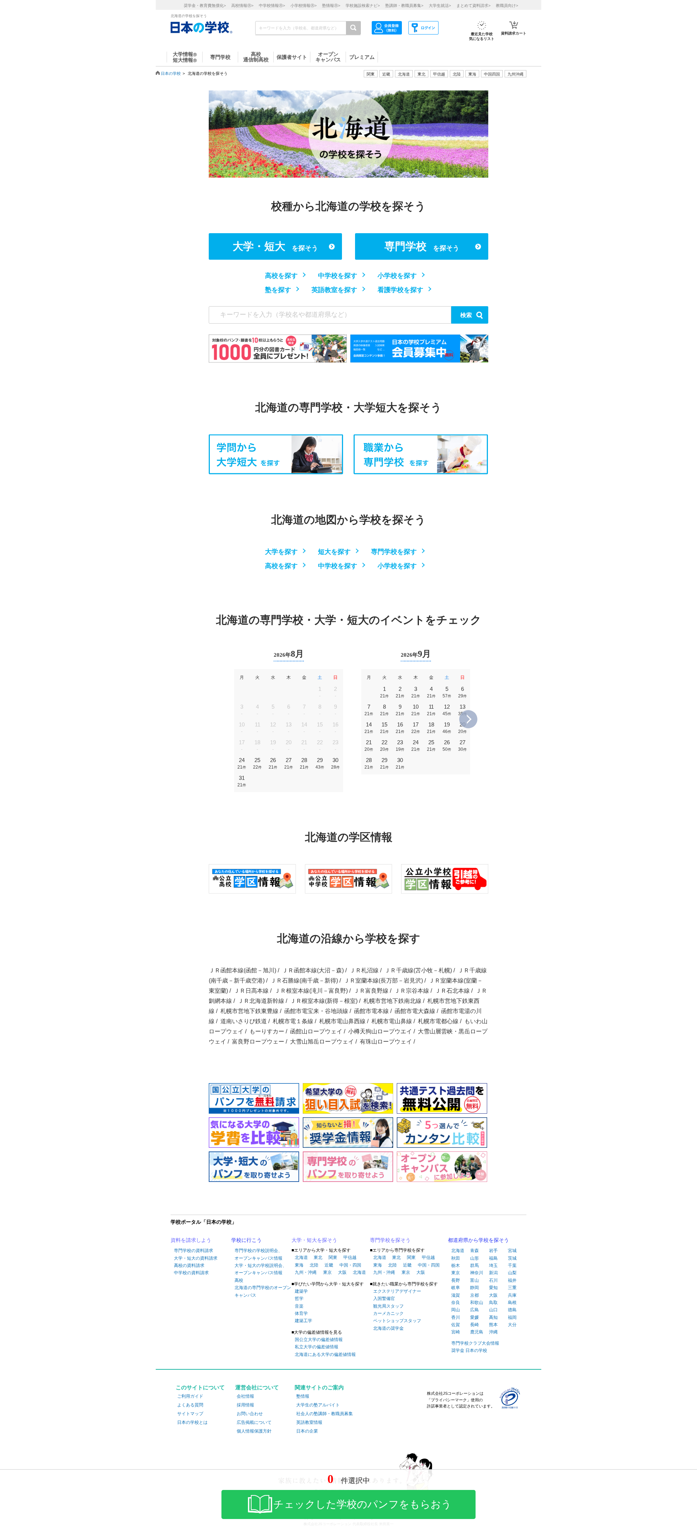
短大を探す (334, 551)
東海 (299, 1265)
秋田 (455, 1258)
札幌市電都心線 (438, 1021)
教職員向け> (507, 5)
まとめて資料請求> (473, 5)
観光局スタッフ (388, 1306)
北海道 (404, 74)
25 (257, 763)
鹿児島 (476, 1331)
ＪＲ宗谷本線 (411, 991)
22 (384, 745)
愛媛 (474, 1317)
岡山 (455, 1309)
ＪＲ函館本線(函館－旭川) (242, 970)
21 (368, 745)
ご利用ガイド (190, 1396)
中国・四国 (350, 1265)
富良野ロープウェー (258, 1041)
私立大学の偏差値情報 (316, 1346)
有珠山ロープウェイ (386, 1041)
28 (304, 763)
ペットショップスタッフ (397, 1320)
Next (468, 719)
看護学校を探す (400, 289)
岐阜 (455, 1287)
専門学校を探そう (390, 1240)
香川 (455, 1317)
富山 (474, 1280)
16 (400, 727)
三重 (512, 1287)
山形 (474, 1258)
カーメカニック (388, 1313)
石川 (493, 1280)
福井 (512, 1280)
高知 (493, 1317)
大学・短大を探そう (314, 1240)
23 (400, 745)
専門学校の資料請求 (193, 1250)
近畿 (329, 1265)
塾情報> (331, 5)
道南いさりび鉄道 (243, 1021)
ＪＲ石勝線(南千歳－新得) (304, 980)
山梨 (512, 1272)
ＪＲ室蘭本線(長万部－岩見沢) (383, 980)
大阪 (342, 1272)
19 (447, 727)
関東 (333, 1257)
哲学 (299, 1298)
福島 (493, 1258)
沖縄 (493, 1331)
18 (431, 727)
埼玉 (493, 1265)
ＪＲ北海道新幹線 (261, 1001)
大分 (512, 1324)
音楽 (299, 1306)
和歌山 (476, 1302)
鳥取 (493, 1302)
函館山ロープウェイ (316, 1031)
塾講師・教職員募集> (404, 5)
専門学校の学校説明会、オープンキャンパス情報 (258, 1254)
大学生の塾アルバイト (318, 1404)
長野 (455, 1280)
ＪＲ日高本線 (251, 991)
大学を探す (281, 551)
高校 (239, 1280)
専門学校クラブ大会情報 (475, 1343)
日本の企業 (307, 1431)
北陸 (314, 1265)
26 (273, 763)
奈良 (455, 1302)
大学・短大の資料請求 (195, 1258)
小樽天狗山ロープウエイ (380, 1031)
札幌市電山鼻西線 (342, 1021)
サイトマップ (190, 1413)
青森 (474, 1250)
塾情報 (302, 1396)
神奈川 (476, 1272)
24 (241, 763)
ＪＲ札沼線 (364, 970)
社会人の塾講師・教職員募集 (324, 1413)
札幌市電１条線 (293, 1021)
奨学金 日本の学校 (469, 1350)
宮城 (512, 1250)
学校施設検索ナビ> (363, 5)
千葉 (512, 1265)
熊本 (493, 1324)
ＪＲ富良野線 (371, 991)
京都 (474, 1295)
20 (462, 727)
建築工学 (303, 1320)
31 (241, 781)
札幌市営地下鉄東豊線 (249, 1011)
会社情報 (245, 1396)
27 (288, 763)
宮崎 (455, 1331)
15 (384, 727)
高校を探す (281, 275)
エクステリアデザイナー (397, 1291)
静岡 (474, 1287)
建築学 (301, 1291)
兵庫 (512, 1295)
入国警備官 (384, 1298)
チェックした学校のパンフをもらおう (362, 1504)
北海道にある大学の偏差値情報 (325, 1354)
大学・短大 (275, 246)
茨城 (512, 1258)
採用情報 (245, 1404)
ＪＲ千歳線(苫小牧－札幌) (418, 970)
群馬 (474, 1265)
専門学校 (421, 246)
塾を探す (278, 289)
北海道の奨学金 (388, 1328)
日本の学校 (171, 73)
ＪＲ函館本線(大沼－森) (313, 970)
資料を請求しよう (191, 1240)
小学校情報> (303, 5)
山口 (493, 1309)
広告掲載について (254, 1422)
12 (447, 710)
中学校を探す (337, 275)
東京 (327, 1272)
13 (462, 710)
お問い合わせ (250, 1413)
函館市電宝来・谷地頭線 (316, 1011)
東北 (318, 1257)
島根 (512, 1302)
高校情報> (242, 5)
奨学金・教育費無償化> (205, 5)
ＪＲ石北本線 (452, 991)
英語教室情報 (309, 1422)
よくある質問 (190, 1404)
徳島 (512, 1309)
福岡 (512, 1317)
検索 (466, 315)
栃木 (455, 1265)
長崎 (474, 1324)
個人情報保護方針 (254, 1431)
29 (319, 763)
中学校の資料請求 (191, 1272)
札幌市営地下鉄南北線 (392, 1001)
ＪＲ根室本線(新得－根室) (324, 1001)
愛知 (493, 1287)
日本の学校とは (192, 1422)
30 (335, 763)
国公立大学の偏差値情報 (319, 1339)
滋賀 (455, 1295)
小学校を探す (397, 275)
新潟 (493, 1272)
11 (431, 710)
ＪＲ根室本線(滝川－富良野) (311, 991)
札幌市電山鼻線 (391, 1021)
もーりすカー (266, 1031)
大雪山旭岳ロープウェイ (322, 1041)
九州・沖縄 (306, 1272)
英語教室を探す (334, 289)
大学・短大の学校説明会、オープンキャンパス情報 (261, 1269)
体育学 (301, 1313)
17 (415, 727)
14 (368, 727)
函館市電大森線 (415, 1011)
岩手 (493, 1250)
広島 (474, 1309)
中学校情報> (272, 5)
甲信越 (349, 1257)
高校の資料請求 (189, 1265)
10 (415, 710)
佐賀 (455, 1324)
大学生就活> (440, 5)
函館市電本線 (371, 1011)
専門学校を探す (394, 551)
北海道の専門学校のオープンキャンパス (263, 1291)
